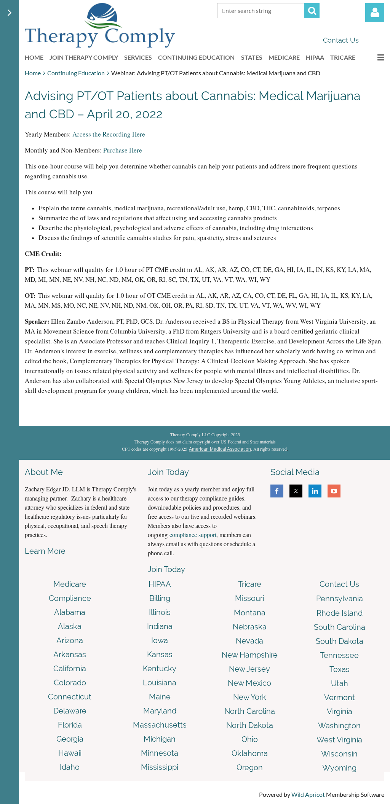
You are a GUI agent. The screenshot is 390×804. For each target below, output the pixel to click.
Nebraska (250, 626)
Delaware (69, 710)
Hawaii (70, 753)
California (69, 668)
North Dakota (249, 725)
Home (33, 72)
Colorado (70, 682)
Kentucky (159, 668)
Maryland (159, 710)
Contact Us (341, 40)
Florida (70, 724)
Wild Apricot (308, 794)
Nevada (249, 640)
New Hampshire (250, 654)
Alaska (70, 626)
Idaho (70, 767)
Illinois (160, 612)
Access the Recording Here (108, 134)
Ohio (249, 739)
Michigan (160, 739)
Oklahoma (250, 753)
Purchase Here (122, 150)
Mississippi (159, 767)
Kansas (160, 654)
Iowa (159, 640)
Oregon (250, 767)
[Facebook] (276, 491)
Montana (249, 612)
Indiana (160, 626)
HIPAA (160, 584)
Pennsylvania (339, 598)
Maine (160, 696)
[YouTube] (334, 491)
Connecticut (69, 696)
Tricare (249, 584)
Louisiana (159, 682)
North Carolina (249, 711)
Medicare (69, 584)
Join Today (166, 569)
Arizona (69, 640)
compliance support (192, 535)
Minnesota (159, 753)
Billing (159, 598)
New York (249, 697)
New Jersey (249, 669)
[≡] (372, 57)
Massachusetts (160, 724)
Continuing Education (76, 72)
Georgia (69, 739)
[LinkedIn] (314, 491)
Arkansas (69, 654)
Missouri (249, 598)
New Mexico (249, 683)
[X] (295, 491)
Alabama (69, 612)
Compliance (70, 598)
